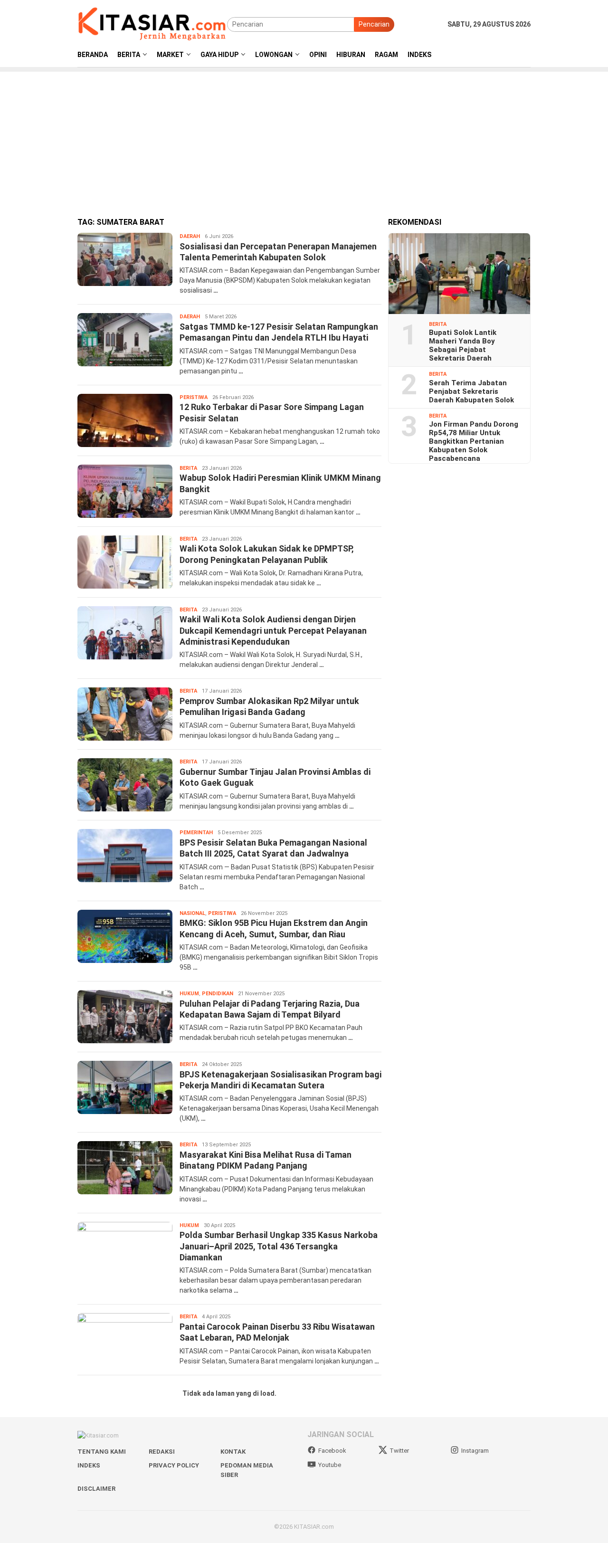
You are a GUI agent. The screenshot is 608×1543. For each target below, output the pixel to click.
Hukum (189, 994)
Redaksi (162, 1451)
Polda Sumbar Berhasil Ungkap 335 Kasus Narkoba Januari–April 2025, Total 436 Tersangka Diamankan (279, 1246)
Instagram (475, 1450)
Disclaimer (96, 1488)
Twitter (399, 1450)
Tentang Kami (101, 1451)
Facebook (332, 1450)
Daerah (190, 236)
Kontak (233, 1451)
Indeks (88, 1465)
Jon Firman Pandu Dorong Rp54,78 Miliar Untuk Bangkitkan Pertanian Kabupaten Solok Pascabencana (473, 441)
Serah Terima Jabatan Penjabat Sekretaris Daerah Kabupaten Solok (471, 391)
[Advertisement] (304, 138)
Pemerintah (196, 832)
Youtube (329, 1464)
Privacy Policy (174, 1465)
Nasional (192, 913)
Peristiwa (194, 397)
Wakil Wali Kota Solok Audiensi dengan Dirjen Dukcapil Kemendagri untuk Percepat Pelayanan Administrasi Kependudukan (273, 630)
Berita (188, 468)
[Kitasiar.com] (152, 24)
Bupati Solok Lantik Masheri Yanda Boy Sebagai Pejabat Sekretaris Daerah (462, 345)
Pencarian (374, 24)
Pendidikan (217, 994)
